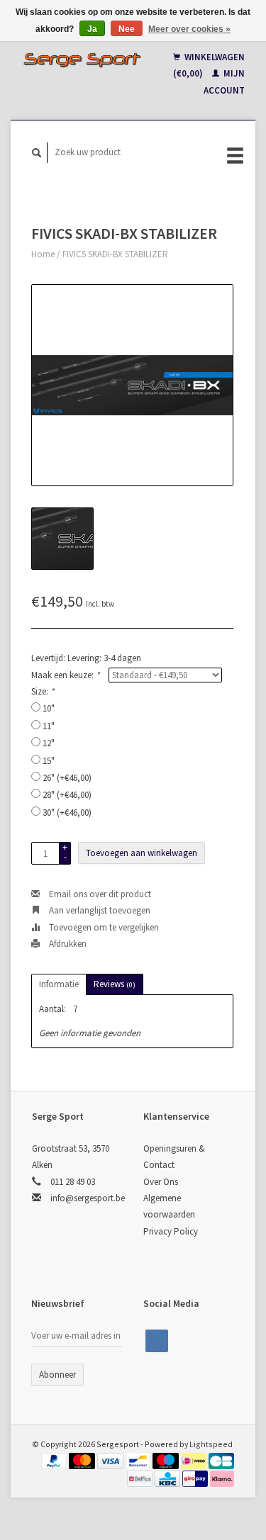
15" (49, 761)
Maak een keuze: (65, 675)
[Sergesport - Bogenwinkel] (82, 59)
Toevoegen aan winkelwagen (141, 853)
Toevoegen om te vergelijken (103, 927)
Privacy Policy (170, 1231)
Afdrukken (67, 944)
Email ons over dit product (99, 894)
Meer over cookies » (189, 29)
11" (49, 726)
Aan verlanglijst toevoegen (98, 910)
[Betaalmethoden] (55, 1460)
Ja (92, 29)
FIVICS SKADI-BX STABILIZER (115, 254)
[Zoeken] (37, 152)
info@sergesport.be (87, 1198)
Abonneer (57, 1374)
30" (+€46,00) (67, 812)
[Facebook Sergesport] (156, 1341)
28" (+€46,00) (67, 795)
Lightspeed (211, 1444)
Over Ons (160, 1182)
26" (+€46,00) (67, 778)
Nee (126, 29)
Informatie (59, 984)
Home (43, 254)
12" (49, 743)
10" (49, 708)
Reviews (114, 984)
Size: (42, 691)
